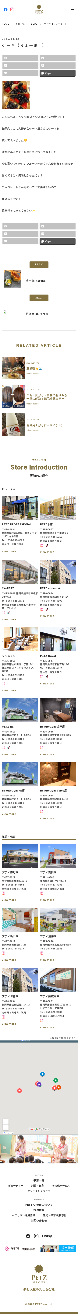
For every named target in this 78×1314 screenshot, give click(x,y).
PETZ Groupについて (39, 1204)
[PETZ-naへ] (20, 727)
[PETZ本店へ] (58, 525)
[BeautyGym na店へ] (20, 791)
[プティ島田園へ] (20, 935)
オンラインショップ (39, 1191)
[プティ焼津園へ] (58, 935)
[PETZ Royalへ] (58, 660)
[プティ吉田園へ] (58, 873)
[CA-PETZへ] (20, 591)
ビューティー (15, 1185)
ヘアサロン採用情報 (23, 1215)
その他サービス (61, 1185)
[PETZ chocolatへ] (58, 591)
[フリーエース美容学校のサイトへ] (20, 1248)
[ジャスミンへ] (20, 660)
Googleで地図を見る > (63, 1038)
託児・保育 (37, 1185)
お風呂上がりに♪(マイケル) (45, 425)
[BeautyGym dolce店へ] (58, 791)
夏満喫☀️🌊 (34, 368)
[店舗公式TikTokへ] (46, 545)
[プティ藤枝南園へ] (58, 999)
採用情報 (39, 1209)
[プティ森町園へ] (20, 873)
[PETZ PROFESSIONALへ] (20, 525)
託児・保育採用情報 (54, 1215)
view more (33, 373)
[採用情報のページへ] (58, 1248)
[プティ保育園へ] (20, 999)
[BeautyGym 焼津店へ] (58, 727)
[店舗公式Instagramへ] (41, 545)
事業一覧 (39, 1180)
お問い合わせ (39, 1220)
